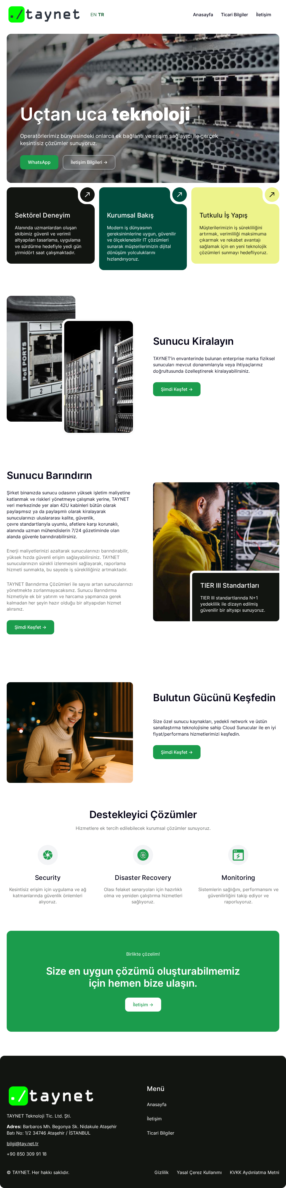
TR (101, 14)
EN (93, 14)
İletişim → (143, 1004)
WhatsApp (39, 162)
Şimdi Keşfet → (177, 389)
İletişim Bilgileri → (89, 162)
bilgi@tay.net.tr (23, 1143)
